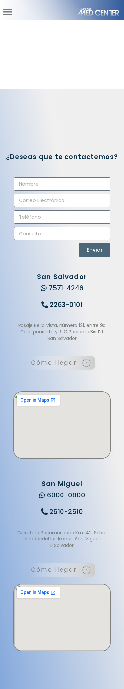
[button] (7, 11)
